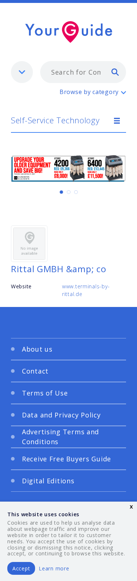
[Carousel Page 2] (69, 192)
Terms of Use (45, 393)
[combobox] (83, 72)
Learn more (54, 568)
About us (37, 349)
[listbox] (22, 72)
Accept (21, 568)
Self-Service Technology (55, 120)
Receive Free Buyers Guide (66, 458)
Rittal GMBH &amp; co (58, 269)
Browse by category (89, 92)
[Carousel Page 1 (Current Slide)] (61, 192)
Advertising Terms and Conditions (60, 436)
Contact (35, 371)
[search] (115, 72)
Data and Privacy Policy (61, 415)
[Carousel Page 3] (76, 192)
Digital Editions (48, 480)
